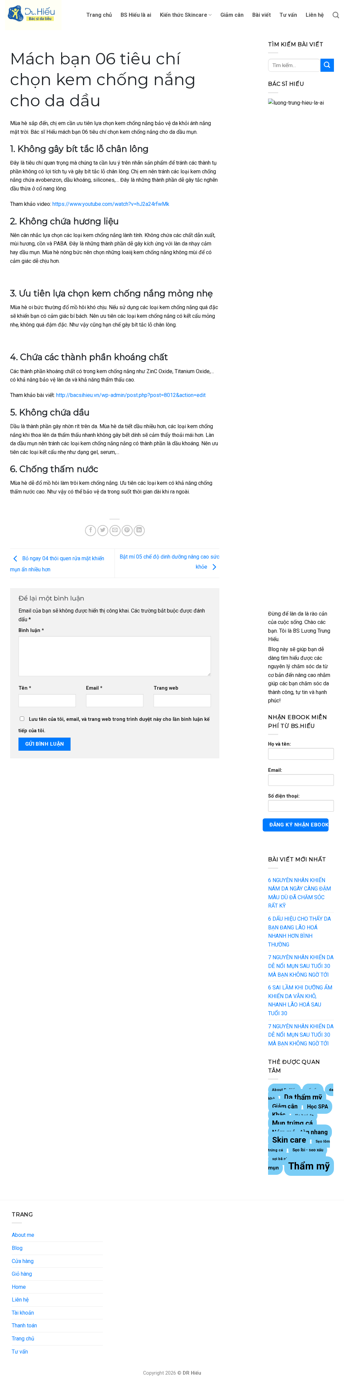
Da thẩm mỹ (303, 1097)
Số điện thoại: (284, 796)
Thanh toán (24, 1325)
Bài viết (261, 15)
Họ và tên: (279, 744)
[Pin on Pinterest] (127, 530)
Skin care (289, 1140)
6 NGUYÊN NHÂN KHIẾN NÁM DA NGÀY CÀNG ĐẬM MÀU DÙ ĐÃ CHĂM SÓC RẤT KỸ (299, 893)
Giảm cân (232, 15)
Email (94, 688)
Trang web (166, 688)
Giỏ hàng (22, 1274)
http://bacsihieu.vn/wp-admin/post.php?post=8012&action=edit (131, 395)
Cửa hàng (23, 1261)
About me (23, 1235)
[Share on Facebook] (90, 530)
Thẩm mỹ (309, 1166)
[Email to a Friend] (115, 530)
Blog (17, 1248)
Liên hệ (315, 15)
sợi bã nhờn (282, 1159)
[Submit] (327, 65)
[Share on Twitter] (103, 530)
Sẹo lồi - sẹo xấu (307, 1150)
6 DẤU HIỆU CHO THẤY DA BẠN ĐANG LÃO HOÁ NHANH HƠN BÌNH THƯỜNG (299, 932)
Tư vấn (288, 15)
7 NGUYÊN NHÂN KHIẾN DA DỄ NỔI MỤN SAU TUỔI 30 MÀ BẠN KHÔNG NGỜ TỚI (301, 966)
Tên (24, 688)
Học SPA (317, 1106)
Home (19, 1287)
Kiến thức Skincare (183, 15)
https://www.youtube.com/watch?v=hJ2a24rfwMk (110, 204)
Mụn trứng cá (292, 1123)
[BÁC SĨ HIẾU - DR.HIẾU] (38, 15)
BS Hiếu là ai (136, 15)
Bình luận (31, 630)
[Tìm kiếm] (336, 15)
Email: (275, 770)
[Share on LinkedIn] (139, 530)
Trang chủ (99, 15)
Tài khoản (23, 1313)
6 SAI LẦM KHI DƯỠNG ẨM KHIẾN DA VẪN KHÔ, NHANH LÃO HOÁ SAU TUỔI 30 (300, 1000)
